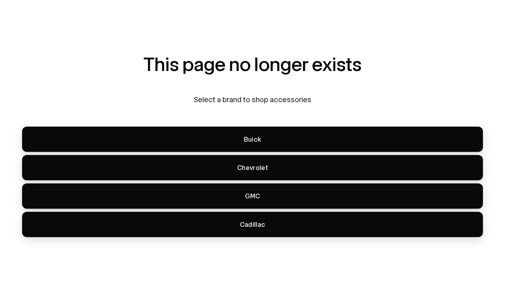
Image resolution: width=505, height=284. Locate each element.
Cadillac (253, 224)
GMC (252, 196)
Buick (253, 139)
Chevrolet (252, 168)
